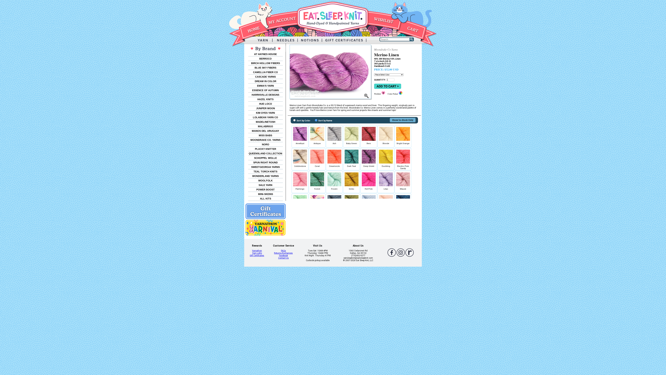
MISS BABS (265, 135)
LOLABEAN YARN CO (265, 117)
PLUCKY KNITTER (265, 149)
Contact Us (283, 258)
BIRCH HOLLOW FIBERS (265, 63)
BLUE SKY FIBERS (265, 67)
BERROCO (265, 58)
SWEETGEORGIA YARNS (265, 167)
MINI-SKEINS (265, 194)
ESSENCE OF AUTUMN (265, 90)
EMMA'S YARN (265, 85)
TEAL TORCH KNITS (265, 171)
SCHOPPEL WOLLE (265, 158)
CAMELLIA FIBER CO (265, 72)
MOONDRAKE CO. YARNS (265, 140)
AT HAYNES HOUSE (265, 54)
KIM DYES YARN (265, 112)
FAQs (283, 250)
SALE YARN (265, 185)
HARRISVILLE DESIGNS (265, 94)
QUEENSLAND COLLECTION (265, 153)
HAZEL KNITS (265, 99)
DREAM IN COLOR (265, 81)
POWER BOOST (265, 189)
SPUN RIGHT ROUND (265, 162)
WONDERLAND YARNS (265, 176)
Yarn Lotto (257, 253)
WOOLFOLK (265, 180)
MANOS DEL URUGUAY (265, 131)
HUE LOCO (265, 103)
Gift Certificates (257, 255)
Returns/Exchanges (283, 253)
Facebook (283, 255)
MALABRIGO (265, 126)
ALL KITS (265, 198)
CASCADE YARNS (265, 76)
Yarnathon (257, 250)
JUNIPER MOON (265, 108)
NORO (265, 144)
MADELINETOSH (265, 121)
